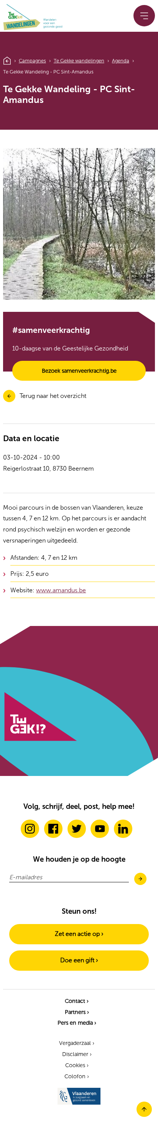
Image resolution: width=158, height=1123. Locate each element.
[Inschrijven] (140, 879)
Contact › (77, 1000)
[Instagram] (30, 829)
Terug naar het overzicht (53, 395)
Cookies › (77, 1065)
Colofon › (76, 1076)
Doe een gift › (79, 960)
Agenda (120, 61)
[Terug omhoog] (144, 1114)
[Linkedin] (123, 829)
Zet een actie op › (79, 933)
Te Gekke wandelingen (79, 61)
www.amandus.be (61, 590)
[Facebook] (53, 829)
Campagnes (32, 61)
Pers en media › (77, 1022)
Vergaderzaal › (76, 1043)
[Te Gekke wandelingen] (24, 18)
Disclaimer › (77, 1054)
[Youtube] (100, 829)
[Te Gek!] (40, 739)
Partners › (77, 1012)
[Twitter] (76, 829)
